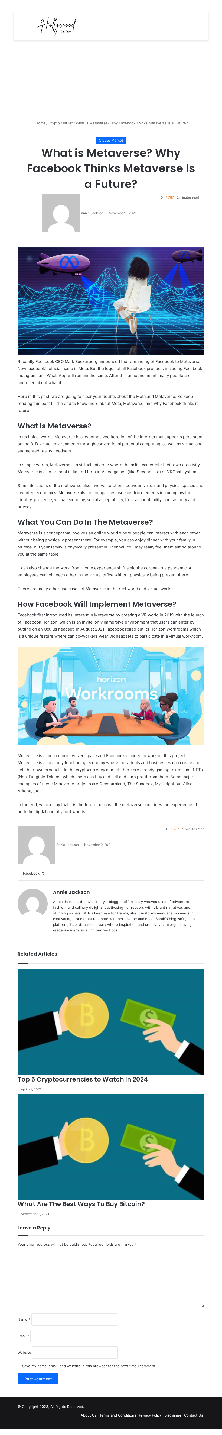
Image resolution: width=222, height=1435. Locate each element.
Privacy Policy (150, 1415)
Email (23, 1336)
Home (39, 123)
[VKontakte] (49, 873)
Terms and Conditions (117, 1415)
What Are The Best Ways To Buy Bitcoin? (81, 1204)
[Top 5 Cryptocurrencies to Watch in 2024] (111, 1022)
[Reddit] (48, 873)
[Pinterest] (47, 873)
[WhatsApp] (2, 1432)
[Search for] (201, 28)
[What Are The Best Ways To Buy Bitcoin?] (111, 1147)
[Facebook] (0, 1432)
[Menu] (29, 28)
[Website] (56, 939)
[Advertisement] (111, 82)
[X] (1, 1432)
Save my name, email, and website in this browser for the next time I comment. (89, 1366)
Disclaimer (172, 1415)
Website (24, 1352)
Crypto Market (60, 123)
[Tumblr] (46, 873)
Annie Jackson (92, 213)
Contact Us (193, 1415)
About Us (89, 1415)
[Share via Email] (50, 873)
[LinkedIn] (45, 873)
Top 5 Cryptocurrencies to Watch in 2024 (83, 1079)
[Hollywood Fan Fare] (57, 26)
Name (24, 1319)
